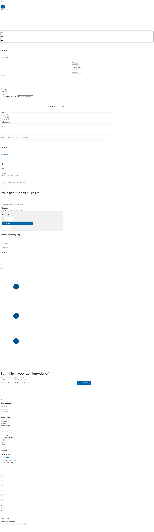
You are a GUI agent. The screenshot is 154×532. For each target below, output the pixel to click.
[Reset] (3, 6)
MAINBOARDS (4, 171)
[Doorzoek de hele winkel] (3, 94)
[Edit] (1, 32)
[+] (15, 219)
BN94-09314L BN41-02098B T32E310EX (10, 175)
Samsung (3, 173)
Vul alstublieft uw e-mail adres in (11, 383)
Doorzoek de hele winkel (10, 96)
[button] (77, 67)
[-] (3, 219)
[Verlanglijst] (6, 227)
